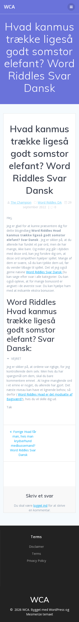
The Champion (21, 202)
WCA (9, 6)
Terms (36, 553)
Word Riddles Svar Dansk (44, 272)
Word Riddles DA (50, 202)
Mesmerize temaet (39, 614)
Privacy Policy (36, 561)
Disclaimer (36, 546)
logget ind (40, 505)
